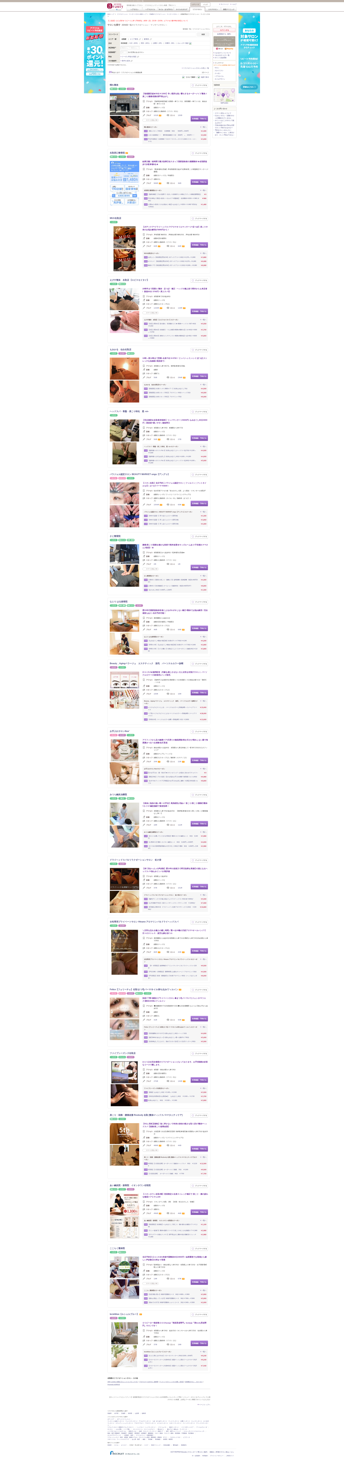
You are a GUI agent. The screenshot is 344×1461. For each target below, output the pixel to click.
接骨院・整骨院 (168, 1439)
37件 (155, 1345)
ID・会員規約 (196, 1455)
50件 (155, 439)
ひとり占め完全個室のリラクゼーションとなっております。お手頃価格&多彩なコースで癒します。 (175, 1063)
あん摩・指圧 (136, 1439)
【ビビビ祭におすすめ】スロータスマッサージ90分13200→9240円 (170, 1355)
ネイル (116, 1445)
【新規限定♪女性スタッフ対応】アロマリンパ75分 (165, 396)
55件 (155, 377)
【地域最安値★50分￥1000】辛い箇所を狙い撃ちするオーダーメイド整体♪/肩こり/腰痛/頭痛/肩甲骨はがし (174, 94)
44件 (179, 1145)
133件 (180, 1081)
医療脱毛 (184, 1445)
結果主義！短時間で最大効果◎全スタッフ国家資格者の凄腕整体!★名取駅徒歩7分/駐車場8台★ (174, 162)
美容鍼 (150, 1439)
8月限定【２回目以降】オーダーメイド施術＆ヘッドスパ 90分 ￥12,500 (172, 1165)
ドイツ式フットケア (187, 1427)
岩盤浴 (126, 1437)
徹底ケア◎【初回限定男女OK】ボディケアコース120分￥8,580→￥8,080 (172, 265)
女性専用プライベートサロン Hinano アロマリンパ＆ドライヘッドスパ (144, 922)
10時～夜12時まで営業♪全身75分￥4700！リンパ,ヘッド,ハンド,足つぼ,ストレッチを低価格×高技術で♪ (174, 359)
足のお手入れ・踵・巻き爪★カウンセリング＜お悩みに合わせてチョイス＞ (173, 772)
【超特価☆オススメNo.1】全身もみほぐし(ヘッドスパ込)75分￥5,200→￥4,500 (172, 451)
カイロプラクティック (114, 1435)
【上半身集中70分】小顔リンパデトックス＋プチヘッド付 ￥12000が (171, 903)
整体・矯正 (111, 1433)
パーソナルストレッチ (197, 1431)
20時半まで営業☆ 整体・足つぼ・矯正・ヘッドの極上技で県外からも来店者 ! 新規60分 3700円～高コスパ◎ (174, 290)
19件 (179, 1345)
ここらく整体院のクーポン (153, 1290)
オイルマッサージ (162, 1423)
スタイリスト (219, 71)
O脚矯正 (130, 1433)
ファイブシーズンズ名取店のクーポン (156, 1088)
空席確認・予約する (199, 119)
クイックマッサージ (189, 1423)
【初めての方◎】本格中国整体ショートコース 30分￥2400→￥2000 (171, 1302)
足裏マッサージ (185, 1421)
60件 (155, 246)
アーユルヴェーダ (201, 1427)
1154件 (156, 308)
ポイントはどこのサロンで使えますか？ (224, 122)
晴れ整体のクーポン (150, 127)
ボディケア (111, 1419)
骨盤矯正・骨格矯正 (121, 1433)
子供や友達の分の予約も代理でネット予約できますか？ (224, 126)
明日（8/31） (146, 43)
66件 (179, 246)
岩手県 (116, 1413)
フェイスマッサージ (131, 1421)
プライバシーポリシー (216, 1455)
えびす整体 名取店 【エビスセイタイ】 (129, 280)
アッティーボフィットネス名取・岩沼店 (172, 1381)
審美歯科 (175, 1445)
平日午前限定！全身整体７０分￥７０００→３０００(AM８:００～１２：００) (172, 140)
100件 (156, 694)
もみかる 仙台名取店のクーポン (155, 384)
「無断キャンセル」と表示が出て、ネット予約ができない (224, 134)
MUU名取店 (115, 218)
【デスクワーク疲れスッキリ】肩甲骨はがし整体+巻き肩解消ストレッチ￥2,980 (172, 1236)
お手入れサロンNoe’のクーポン (154, 769)
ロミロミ (110, 1429)
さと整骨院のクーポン (151, 576)
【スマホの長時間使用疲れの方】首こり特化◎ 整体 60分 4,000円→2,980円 (173, 847)
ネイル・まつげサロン (166, 9)
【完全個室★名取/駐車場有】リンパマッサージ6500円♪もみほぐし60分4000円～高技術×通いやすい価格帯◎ (174, 421)
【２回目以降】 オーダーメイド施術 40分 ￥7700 (166, 1173)
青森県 (110, 1413)
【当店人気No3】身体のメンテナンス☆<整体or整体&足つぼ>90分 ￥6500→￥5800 (172, 337)
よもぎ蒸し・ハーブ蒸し (123, 1429)
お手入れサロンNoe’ (120, 731)
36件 (179, 183)
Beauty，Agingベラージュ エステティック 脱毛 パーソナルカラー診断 (146, 663)
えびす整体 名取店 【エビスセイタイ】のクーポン (161, 320)
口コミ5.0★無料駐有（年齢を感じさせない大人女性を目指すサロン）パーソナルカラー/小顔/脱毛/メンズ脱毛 (174, 673)
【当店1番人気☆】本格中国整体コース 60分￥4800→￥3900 (168, 1294)
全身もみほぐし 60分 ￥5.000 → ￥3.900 (162, 1100)
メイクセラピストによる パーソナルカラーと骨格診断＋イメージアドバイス (172, 708)
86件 (155, 952)
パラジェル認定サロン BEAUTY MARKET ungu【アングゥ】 (140, 474)
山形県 (137, 1413)
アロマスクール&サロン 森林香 (148, 1381)
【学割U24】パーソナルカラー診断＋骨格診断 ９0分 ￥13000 (168, 719)
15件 (179, 694)
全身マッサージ (119, 1421)
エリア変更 (134, 39)
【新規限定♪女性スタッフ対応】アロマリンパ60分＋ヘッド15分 (169, 392)
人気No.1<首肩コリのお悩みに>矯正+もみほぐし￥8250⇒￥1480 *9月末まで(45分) (172, 205)
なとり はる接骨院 (119, 601)
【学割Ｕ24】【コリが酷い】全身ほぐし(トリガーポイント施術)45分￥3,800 (172, 650)
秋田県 (130, 1413)
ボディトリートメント (123, 1419)
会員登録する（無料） (224, 34)
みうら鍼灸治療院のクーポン (153, 832)
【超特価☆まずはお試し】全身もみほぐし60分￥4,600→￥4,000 (169, 456)
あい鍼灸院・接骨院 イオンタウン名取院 (130, 1185)
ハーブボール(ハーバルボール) (117, 1431)
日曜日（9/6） (170, 43)
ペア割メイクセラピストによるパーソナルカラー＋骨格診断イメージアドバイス (172, 714)
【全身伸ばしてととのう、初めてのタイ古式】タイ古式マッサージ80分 (172, 1041)
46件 (155, 630)
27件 (179, 439)
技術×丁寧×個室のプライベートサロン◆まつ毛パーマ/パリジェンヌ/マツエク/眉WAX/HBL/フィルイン (174, 999)
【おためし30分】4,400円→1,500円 (160, 590)
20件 (155, 762)
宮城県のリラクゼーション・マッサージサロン (163, 14)
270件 (156, 1081)
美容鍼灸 (157, 1439)
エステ (146, 1445)
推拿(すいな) (132, 1431)
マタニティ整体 (168, 1433)
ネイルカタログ (181, 9)
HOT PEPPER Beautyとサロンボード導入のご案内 (189, 1452)
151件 (180, 888)
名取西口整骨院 (117, 153)
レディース (195, 4)
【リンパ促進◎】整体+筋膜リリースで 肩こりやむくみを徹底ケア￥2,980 (172, 1230)
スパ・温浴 (119, 1437)
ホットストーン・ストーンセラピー (144, 1429)
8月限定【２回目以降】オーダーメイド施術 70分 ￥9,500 (168, 1169)
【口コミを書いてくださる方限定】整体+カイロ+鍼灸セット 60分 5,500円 (173, 837)
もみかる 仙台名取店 (120, 349)
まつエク (124, 1445)
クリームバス (162, 1427)
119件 (180, 308)
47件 (155, 888)
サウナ (165, 1437)
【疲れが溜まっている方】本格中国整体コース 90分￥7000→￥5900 (171, 1298)
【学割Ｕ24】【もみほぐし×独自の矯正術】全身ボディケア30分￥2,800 (172, 644)
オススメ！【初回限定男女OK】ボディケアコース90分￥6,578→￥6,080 (172, 261)
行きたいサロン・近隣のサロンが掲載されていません (224, 117)
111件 (180, 825)
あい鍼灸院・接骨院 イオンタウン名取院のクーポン (162, 1220)
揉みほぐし (161, 1429)
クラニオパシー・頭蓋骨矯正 (144, 1435)
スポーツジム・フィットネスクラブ (118, 1439)
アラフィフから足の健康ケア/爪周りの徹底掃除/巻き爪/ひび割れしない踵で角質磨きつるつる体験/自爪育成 (175, 741)
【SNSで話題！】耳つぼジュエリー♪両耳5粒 (163, 516)
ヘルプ (234, 4)
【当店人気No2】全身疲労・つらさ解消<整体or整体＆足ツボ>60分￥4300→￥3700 (172, 331)
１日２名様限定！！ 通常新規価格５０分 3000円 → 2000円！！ (171, 135)
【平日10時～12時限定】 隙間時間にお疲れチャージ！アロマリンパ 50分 (172, 971)
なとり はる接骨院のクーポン (154, 637)
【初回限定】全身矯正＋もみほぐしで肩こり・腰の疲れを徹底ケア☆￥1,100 (172, 1225)
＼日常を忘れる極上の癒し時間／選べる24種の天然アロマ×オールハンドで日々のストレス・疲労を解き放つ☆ (174, 931)
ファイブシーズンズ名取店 (123, 1053)
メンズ (205, 4)
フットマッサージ (173, 1421)
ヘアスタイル (150, 9)
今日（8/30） (134, 43)
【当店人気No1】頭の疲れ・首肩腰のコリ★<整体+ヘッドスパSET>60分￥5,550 (172, 325)
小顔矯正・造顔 (128, 1435)
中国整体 (184, 1433)
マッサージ (111, 1421)
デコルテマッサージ (145, 1421)
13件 (155, 1279)
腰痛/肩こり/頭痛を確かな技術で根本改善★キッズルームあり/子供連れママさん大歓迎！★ (175, 546)
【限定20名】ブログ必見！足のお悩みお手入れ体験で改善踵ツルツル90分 (172, 776)
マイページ (225, 4)
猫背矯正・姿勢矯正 (141, 1433)
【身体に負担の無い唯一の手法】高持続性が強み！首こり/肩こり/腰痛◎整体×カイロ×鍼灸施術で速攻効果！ (174, 804)
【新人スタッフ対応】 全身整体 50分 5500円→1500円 (168, 131)
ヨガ (171, 1437)
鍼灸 (144, 1439)
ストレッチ (187, 1431)
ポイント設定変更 (220, 58)
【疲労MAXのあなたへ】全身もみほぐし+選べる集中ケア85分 (168, 1037)
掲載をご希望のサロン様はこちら (222, 1452)
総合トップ (111, 14)
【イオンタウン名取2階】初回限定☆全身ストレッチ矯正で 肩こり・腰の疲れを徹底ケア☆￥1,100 (175, 1195)
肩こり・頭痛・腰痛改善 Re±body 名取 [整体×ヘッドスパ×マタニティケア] (146, 1115)
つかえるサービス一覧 (222, 55)
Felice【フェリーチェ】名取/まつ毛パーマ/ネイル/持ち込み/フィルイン (144, 989)
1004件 (156, 505)
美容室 (110, 1445)
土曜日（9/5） (158, 43)
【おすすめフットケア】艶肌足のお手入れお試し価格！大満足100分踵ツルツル (173, 782)
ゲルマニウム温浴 (144, 1437)
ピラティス (186, 1437)
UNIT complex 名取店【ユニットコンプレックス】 (123, 1381)
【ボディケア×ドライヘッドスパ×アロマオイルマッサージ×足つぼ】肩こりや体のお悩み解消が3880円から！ (175, 228)
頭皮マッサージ (174, 1427)
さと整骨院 (115, 536)
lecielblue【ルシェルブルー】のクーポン (157, 1352)
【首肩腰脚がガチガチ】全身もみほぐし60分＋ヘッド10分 (167, 1033)
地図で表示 (205, 77)
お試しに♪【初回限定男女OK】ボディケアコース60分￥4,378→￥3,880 (171, 257)
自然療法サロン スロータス (194, 1381)
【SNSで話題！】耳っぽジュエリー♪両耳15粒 (163, 524)
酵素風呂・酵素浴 (156, 1437)
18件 (155, 825)
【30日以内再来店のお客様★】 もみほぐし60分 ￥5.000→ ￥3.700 (171, 1096)
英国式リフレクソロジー (126, 1427)
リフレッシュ (112, 1437)
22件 (179, 762)
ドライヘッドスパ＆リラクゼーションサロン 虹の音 (135, 860)
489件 (156, 1145)
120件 (180, 115)
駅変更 (146, 39)
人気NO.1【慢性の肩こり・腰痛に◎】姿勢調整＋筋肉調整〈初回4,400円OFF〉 (173, 581)
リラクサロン (197, 9)
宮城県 (123, 1413)
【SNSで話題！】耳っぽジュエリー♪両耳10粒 (163, 520)
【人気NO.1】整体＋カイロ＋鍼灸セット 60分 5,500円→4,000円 (170, 842)
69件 (179, 630)
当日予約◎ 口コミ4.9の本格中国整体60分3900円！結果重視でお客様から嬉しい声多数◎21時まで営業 (174, 1258)
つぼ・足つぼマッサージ (159, 1421)
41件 (155, 1020)
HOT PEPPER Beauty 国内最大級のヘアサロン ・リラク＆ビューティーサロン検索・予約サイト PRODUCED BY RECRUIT (115, 6)
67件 (179, 1279)
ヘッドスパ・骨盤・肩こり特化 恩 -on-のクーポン (161, 446)
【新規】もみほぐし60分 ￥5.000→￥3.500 (162, 1092)
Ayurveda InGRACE (114, 1384)
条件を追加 (126, 61)
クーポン (218, 73)
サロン (217, 68)
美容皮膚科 (166, 1445)
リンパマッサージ (196, 1421)
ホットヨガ (176, 1437)
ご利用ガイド (230, 1455)
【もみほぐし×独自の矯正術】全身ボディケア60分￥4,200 (167, 640)
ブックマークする (201, 85)
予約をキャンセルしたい (223, 130)
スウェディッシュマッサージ (124, 1423)
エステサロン (213, 9)
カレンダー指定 (183, 43)
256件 (180, 377)
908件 (156, 183)
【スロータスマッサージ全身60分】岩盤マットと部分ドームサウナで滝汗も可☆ (172, 1367)
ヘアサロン (134, 9)
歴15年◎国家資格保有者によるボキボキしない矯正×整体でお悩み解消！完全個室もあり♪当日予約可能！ (175, 611)
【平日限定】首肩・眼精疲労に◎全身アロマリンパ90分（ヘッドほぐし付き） (172, 977)
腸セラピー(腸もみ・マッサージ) (177, 1429)
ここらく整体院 (117, 1248)
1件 (179, 564)
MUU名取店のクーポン (151, 253)
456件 (156, 1213)
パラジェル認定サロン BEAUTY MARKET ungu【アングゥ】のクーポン (168, 512)
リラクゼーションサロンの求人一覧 (196, 68)
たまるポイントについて (223, 53)
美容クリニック (228, 9)
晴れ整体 (114, 85)
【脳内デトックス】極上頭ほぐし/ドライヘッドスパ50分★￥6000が (170, 899)
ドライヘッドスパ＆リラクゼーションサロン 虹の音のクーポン (165, 895)
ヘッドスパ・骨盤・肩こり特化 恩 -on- (129, 411)
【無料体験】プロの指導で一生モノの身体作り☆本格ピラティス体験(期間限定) (174, 194)
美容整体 (177, 1433)
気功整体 (191, 1433)
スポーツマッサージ (175, 1423)
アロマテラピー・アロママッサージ (145, 1423)
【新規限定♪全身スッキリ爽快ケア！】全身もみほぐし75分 (167, 388)
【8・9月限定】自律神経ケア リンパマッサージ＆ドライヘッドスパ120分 (172, 967)
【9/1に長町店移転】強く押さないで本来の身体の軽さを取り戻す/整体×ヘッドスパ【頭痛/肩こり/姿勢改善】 (174, 1125)
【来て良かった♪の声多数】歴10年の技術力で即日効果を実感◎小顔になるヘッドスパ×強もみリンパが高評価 (175, 869)
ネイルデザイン (220, 79)
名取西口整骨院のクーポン (153, 190)
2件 (155, 564)
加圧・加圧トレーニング (173, 1431)
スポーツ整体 (159, 1433)
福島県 (144, 1413)
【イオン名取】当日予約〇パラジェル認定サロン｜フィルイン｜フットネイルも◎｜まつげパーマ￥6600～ (174, 484)
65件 (179, 505)
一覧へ (204, 127)
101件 (156, 115)
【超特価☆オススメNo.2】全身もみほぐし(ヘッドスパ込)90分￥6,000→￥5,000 (172, 462)
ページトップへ (204, 1405)
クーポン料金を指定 (129, 57)
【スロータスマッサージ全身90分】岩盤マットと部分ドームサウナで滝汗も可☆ (172, 1361)
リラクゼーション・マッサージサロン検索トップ (132, 14)
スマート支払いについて (223, 113)
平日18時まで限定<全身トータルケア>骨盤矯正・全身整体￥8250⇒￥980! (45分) (173, 199)
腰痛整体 (150, 1433)
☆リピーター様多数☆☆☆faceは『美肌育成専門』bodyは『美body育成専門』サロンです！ (174, 1324)
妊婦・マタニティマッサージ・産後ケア (151, 1431)
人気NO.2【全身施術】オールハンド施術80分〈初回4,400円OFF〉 (170, 586)
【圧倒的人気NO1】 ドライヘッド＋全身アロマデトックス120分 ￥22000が (172, 908)
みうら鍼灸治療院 (118, 794)
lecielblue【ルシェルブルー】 (124, 1314)
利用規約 (205, 1455)
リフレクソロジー (113, 1427)
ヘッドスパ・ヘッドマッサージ (146, 1427)
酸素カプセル (133, 1437)
